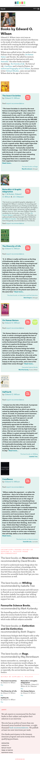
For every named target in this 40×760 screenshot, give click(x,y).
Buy (2, 685)
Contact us (5, 745)
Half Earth (6, 392)
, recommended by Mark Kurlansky (20, 612)
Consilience (7, 479)
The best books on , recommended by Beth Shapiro (20, 637)
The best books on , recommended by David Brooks (20, 567)
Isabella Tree (33, 456)
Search (3, 9)
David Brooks (27, 541)
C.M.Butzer (9, 194)
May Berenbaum (27, 169)
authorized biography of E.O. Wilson (15, 68)
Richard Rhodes (12, 71)
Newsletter (5, 743)
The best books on (30, 166)
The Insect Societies (11, 96)
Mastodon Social (7, 752)
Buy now (28, 97)
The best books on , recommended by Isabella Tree (20, 591)
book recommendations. (19, 727)
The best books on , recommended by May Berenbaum (20, 663)
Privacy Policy (6, 748)
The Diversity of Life (11, 246)
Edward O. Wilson (12, 98)
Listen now (35, 322)
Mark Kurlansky (24, 369)
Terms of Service (7, 750)
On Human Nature (10, 320)
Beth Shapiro (28, 297)
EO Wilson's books (9, 219)
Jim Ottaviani (18, 197)
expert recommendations (15, 103)
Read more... (7, 163)
